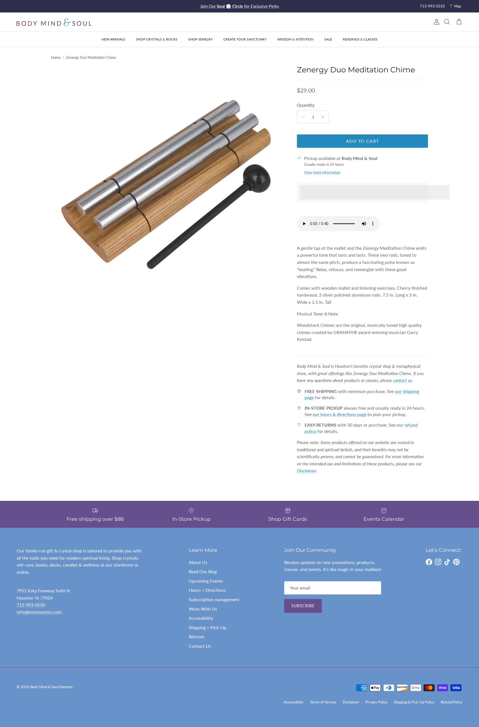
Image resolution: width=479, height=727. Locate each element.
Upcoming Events (206, 580)
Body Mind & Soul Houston (51, 687)
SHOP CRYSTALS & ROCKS (156, 39)
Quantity (305, 105)
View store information (322, 172)
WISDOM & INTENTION (295, 39)
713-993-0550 (432, 6)
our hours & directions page (339, 414)
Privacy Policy (377, 702)
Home (56, 57)
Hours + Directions (207, 590)
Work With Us (203, 608)
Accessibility (201, 618)
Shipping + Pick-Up (207, 627)
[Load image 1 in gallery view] (168, 182)
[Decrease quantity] (302, 117)
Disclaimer (351, 702)
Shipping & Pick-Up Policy (414, 702)
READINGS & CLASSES (360, 39)
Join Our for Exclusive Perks (239, 6)
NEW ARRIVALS (113, 39)
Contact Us (200, 646)
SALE (328, 39)
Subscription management (214, 599)
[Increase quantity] (324, 117)
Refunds (197, 636)
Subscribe (303, 605)
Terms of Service (323, 702)
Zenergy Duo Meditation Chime (91, 57)
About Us (198, 562)
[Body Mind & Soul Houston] (54, 22)
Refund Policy (451, 702)
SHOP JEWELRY (200, 39)
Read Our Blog (203, 571)
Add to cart (362, 141)
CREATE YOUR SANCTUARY (244, 39)
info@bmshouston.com (39, 611)
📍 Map (455, 6)
